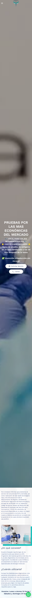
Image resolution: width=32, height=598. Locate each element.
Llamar (17, 271)
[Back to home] (16, 3)
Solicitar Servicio (17, 266)
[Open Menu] (2, 3)
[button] (28, 594)
